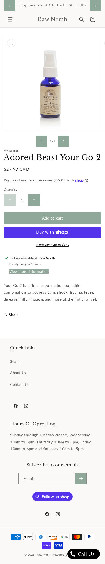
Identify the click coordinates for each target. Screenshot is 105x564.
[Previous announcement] (9, 5)
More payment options (52, 244)
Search (16, 361)
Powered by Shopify (66, 554)
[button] (10, 19)
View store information (29, 271)
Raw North (43, 554)
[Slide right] (63, 141)
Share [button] (14, 314)
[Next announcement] (95, 5)
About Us (18, 373)
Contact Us (19, 384)
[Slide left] (41, 141)
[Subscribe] (80, 478)
